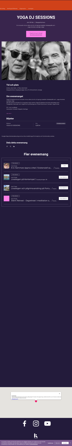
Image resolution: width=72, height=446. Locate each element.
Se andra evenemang (36, 34)
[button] (32, 168)
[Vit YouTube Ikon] (47, 423)
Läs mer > (9, 113)
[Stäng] (70, 443)
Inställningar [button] (50, 443)
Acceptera (65, 443)
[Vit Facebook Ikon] (24, 423)
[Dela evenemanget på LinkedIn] (14, 146)
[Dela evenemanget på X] (10, 146)
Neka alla (58, 443)
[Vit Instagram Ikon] (36, 423)
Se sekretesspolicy (33, 444)
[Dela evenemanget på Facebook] (7, 146)
